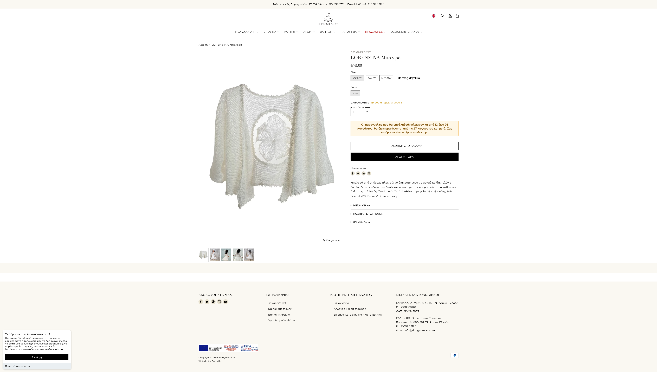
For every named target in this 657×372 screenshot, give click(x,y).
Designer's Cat (277, 303)
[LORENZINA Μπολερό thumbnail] (203, 255)
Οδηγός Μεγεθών (409, 78)
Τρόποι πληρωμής (279, 314)
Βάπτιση (326, 31)
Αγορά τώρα (404, 156)
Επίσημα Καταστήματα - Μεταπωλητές (358, 314)
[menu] (433, 16)
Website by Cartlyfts (209, 361)
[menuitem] (433, 16)
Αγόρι (308, 31)
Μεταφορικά (361, 205)
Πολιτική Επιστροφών (368, 213)
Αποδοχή (37, 357)
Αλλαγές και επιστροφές (350, 308)
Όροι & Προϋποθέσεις (282, 320)
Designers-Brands (405, 31)
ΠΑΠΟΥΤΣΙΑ (349, 31)
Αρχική (203, 44)
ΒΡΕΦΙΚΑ (270, 31)
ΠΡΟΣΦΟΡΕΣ (374, 31)
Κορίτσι (290, 31)
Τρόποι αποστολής (280, 308)
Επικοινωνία (361, 222)
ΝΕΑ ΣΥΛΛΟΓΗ (245, 31)
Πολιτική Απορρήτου (17, 366)
